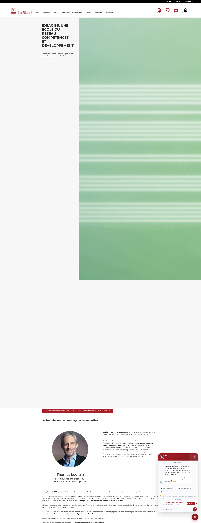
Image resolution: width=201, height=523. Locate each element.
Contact (178, 1)
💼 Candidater (165, 492)
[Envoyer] (195, 509)
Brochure (159, 12)
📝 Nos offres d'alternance (183, 488)
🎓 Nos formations (166, 488)
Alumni (169, 1)
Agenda (176, 12)
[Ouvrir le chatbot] (195, 517)
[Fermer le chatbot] (194, 457)
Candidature (185, 12)
